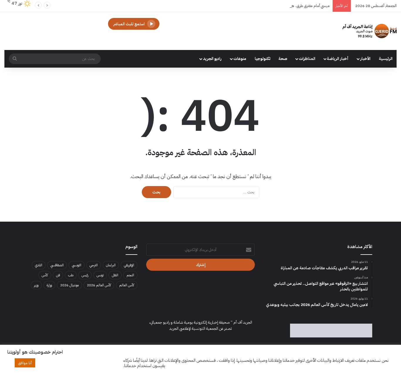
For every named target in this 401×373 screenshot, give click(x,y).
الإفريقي (129, 265)
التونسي (76, 265)
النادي (38, 265)
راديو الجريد (212, 59)
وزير (36, 285)
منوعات (239, 59)
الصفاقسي (57, 265)
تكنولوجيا (262, 59)
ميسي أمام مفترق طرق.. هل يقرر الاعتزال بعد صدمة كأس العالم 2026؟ (277, 6)
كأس (45, 275)
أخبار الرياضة (337, 59)
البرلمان (111, 265)
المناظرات (307, 59)
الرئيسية (385, 59)
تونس (100, 275)
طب (70, 275)
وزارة (49, 285)
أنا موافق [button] (25, 363)
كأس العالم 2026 (99, 285)
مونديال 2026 (69, 285)
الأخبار (365, 59)
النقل (115, 275)
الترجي (94, 265)
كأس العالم (126, 285)
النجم (130, 275)
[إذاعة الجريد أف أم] (370, 31)
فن (58, 275)
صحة (283, 59)
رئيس (85, 275)
